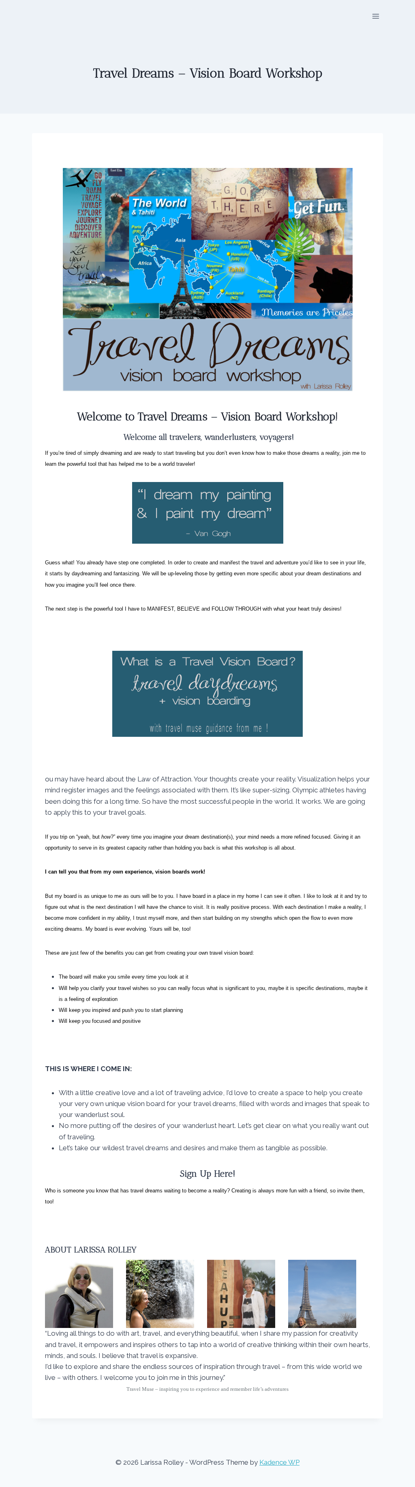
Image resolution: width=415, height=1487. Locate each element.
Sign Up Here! (207, 1173)
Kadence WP (279, 1462)
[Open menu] (375, 16)
